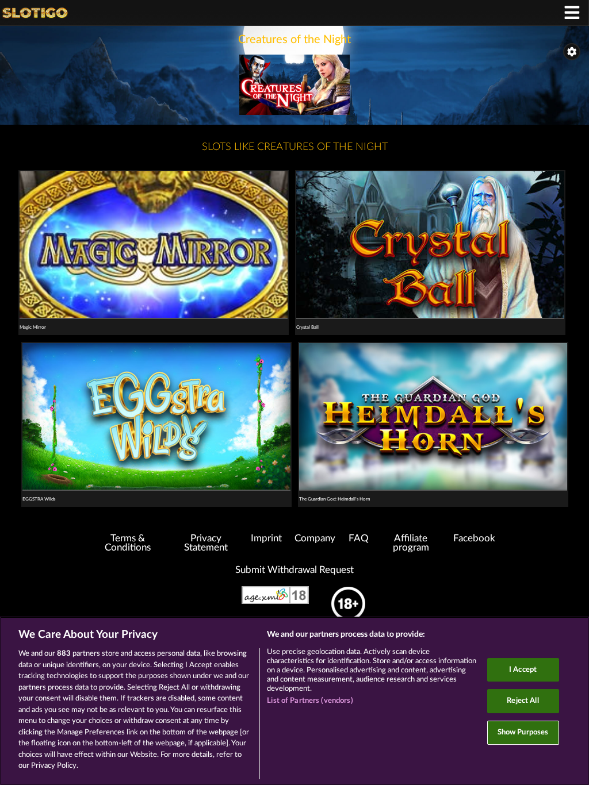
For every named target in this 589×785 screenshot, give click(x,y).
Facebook (474, 538)
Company (314, 538)
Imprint (266, 538)
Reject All (522, 701)
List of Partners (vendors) (310, 701)
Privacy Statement (206, 543)
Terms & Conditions (128, 543)
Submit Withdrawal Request (294, 570)
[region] (294, 701)
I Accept (523, 670)
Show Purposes (523, 732)
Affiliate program (411, 543)
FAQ (359, 538)
